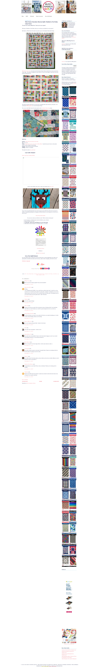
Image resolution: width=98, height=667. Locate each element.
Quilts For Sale (41, 274)
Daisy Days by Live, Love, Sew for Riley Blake (33, 143)
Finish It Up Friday (40, 253)
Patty (26, 327)
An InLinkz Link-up (40, 248)
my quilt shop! (32, 149)
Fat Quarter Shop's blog (45, 108)
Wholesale (32, 16)
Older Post (56, 381)
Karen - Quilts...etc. (28, 321)
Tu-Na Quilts (27, 348)
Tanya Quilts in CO (28, 334)
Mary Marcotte (27, 342)
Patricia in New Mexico (29, 364)
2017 (26, 273)
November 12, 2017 (29, 353)
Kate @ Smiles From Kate (29, 313)
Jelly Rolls (55, 273)
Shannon (26, 299)
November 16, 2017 (29, 376)
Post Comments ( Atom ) (31, 383)
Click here (63, 43)
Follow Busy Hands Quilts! (40, 215)
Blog (22, 16)
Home (40, 381)
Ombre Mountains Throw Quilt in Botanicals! (69, 658)
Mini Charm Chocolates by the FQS (32, 141)
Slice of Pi (26, 305)
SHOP (27, 16)
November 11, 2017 (29, 345)
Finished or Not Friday (49, 273)
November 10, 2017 (29, 284)
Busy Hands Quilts (30, 273)
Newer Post (25, 381)
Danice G (26, 356)
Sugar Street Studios (52, 666)
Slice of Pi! (51, 186)
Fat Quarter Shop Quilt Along (39, 273)
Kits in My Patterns (48, 16)
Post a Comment (25, 379)
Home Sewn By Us (28, 287)
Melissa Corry (27, 280)
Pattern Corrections (39, 16)
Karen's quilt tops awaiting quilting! (28, 155)
